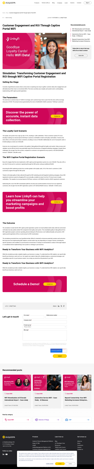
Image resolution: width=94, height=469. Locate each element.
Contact (79, 2)
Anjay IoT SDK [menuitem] (36, 443)
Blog (53, 2)
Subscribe (81, 55)
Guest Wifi (9, 393)
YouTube (6, 454)
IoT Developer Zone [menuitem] (60, 443)
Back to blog (9, 17)
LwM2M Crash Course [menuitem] (60, 449)
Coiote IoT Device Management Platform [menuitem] (42, 441)
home (4, 12)
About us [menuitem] (79, 441)
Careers (72, 2)
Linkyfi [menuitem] (34, 445)
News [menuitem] (78, 443)
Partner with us (46, 2)
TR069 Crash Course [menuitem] (60, 447)
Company (59, 3)
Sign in (87, 2)
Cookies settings (49, 463)
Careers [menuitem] (79, 447)
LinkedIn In (3, 454)
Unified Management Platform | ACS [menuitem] (41, 447)
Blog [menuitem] (56, 441)
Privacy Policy (41, 345)
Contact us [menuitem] (80, 449)
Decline (70, 463)
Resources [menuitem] (57, 445)
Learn (66, 3)
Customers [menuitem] (80, 445)
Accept (60, 463)
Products (36, 3)
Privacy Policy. (69, 456)
